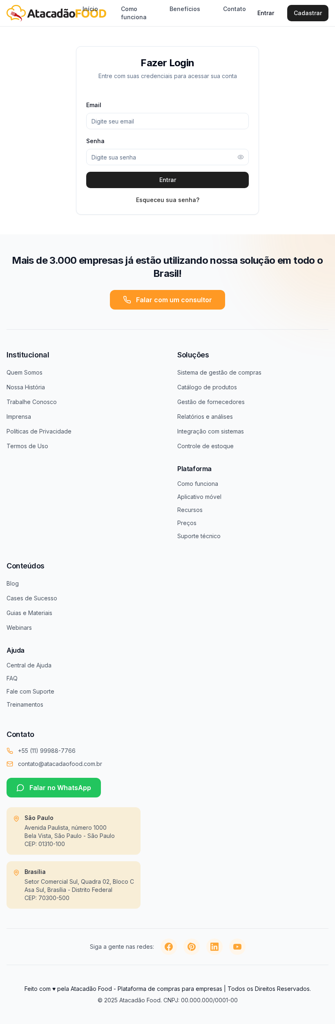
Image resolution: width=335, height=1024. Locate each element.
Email (93, 104)
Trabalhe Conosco (32, 401)
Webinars (19, 627)
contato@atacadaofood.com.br (60, 763)
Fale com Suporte (30, 691)
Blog (13, 583)
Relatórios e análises (205, 416)
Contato (234, 8)
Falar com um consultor (174, 300)
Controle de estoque (205, 445)
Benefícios (185, 8)
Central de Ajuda (29, 665)
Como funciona (134, 12)
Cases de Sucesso (32, 598)
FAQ (12, 678)
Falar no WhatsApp (60, 788)
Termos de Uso (27, 445)
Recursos (190, 509)
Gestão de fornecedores (211, 401)
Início (90, 8)
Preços (187, 522)
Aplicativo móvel (199, 496)
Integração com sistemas (210, 431)
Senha (95, 140)
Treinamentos (25, 704)
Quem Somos (24, 372)
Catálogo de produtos (207, 387)
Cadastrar (308, 12)
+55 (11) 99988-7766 (47, 750)
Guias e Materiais (29, 612)
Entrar (265, 12)
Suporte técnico (199, 535)
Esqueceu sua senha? (167, 199)
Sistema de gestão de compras (219, 372)
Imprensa (19, 416)
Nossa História (26, 387)
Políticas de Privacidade (39, 431)
